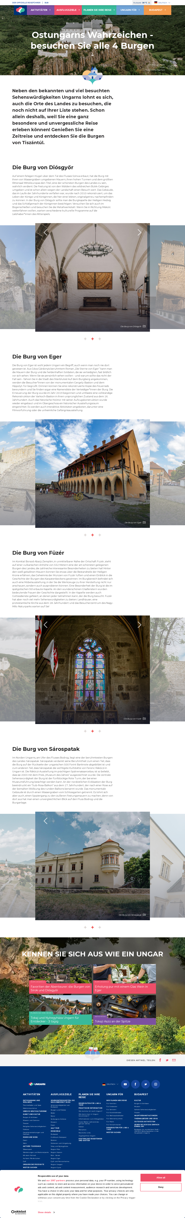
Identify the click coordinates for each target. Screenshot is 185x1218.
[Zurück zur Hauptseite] (20, 10)
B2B (46, 3)
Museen (54, 1122)
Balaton (54, 1140)
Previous (45, 232)
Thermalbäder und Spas (32, 1105)
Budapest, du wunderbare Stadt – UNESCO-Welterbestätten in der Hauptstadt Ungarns (147, 1131)
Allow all (161, 1177)
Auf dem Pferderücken (31, 1158)
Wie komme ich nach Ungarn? (90, 1111)
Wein (25, 1143)
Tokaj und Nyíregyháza (59, 1146)
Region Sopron (56, 1152)
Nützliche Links (85, 1133)
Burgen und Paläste (58, 1110)
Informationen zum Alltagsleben (91, 1119)
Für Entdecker (111, 1106)
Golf (24, 1161)
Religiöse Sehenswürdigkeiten (34, 1126)
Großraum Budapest (58, 1137)
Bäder (53, 1113)
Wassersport (27, 1149)
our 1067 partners (55, 1180)
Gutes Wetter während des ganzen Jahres (89, 1123)
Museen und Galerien (31, 1120)
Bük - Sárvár (55, 1155)
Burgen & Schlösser (30, 1117)
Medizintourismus (30, 1108)
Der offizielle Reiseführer (26, 3)
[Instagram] (155, 1084)
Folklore (26, 1129)
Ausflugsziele (66, 10)
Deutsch (162, 3)
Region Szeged (56, 1164)
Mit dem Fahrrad (29, 1155)
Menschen (82, 1130)
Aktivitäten (39, 10)
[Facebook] (135, 1084)
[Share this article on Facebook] (159, 1060)
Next (139, 232)
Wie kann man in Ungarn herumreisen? (89, 1115)
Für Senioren (111, 1109)
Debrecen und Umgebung (61, 1143)
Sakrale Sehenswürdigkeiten (145, 1109)
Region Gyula (56, 1167)
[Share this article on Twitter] (165, 1060)
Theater (26, 1123)
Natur (53, 1116)
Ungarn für (128, 10)
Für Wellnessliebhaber (114, 1116)
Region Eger (55, 1158)
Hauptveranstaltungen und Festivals (33, 1133)
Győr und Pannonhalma (60, 1161)
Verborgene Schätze (58, 1119)
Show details (44, 1212)
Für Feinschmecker (113, 1125)
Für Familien (111, 1103)
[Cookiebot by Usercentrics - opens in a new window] (18, 1212)
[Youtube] (125, 1084)
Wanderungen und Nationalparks (36, 1152)
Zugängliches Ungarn (87, 1136)
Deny (160, 1187)
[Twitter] (145, 1084)
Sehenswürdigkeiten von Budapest (60, 1106)
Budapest (156, 10)
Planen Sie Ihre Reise (97, 10)
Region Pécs (55, 1149)
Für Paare (110, 1122)
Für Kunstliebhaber (113, 1112)
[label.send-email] (172, 1060)
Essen (25, 1140)
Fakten (81, 1127)
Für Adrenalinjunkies (114, 1119)
